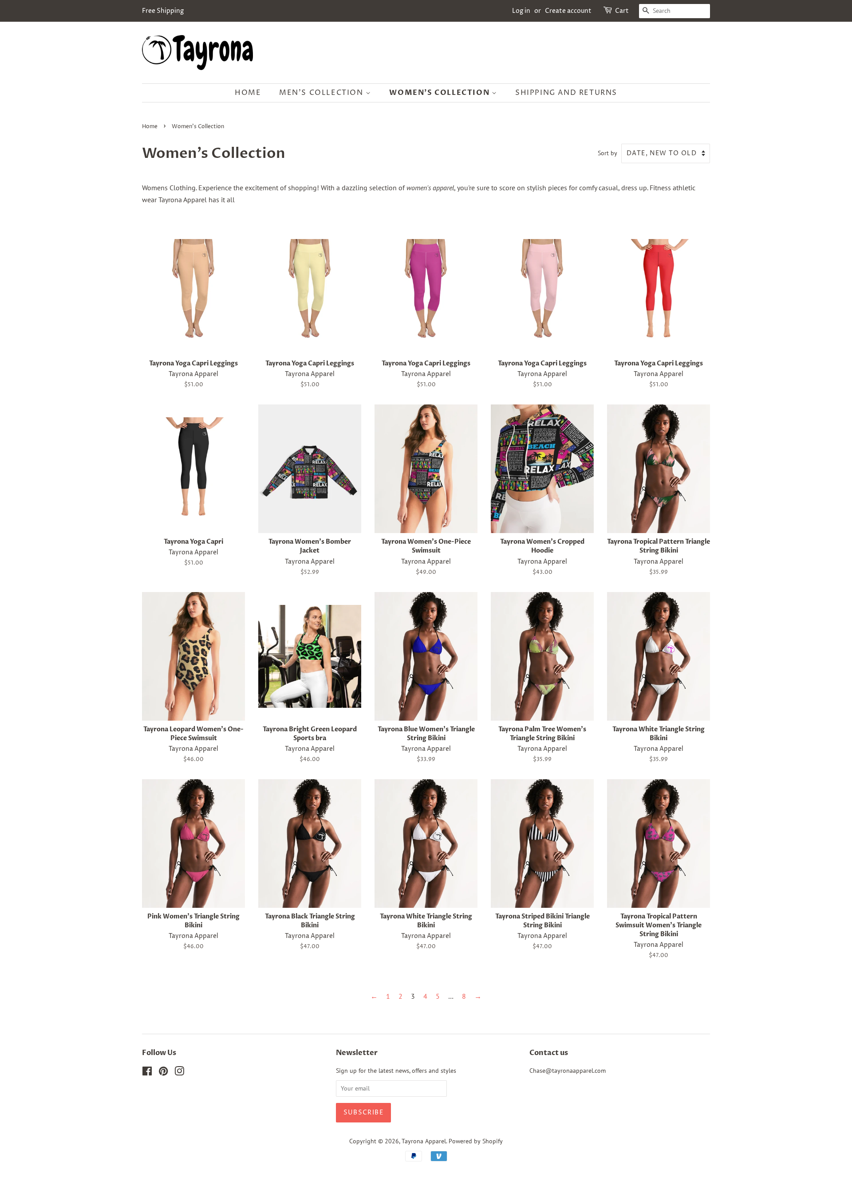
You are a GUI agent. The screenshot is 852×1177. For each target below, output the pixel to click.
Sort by (607, 153)
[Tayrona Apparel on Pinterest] (163, 1073)
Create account (568, 11)
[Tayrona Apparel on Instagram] (179, 1073)
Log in (521, 11)
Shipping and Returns (566, 93)
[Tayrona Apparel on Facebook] (147, 1073)
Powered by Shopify (476, 1141)
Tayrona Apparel (424, 1141)
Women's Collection (440, 93)
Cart (622, 11)
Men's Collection (322, 93)
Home (248, 93)
